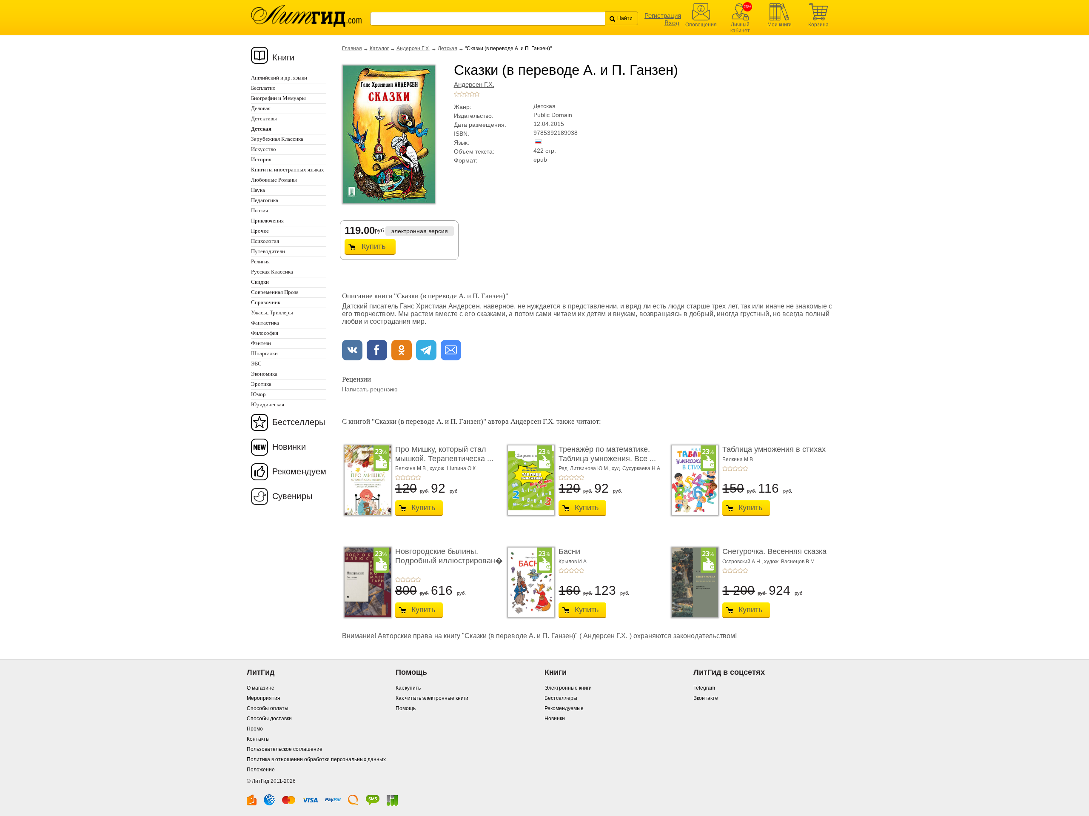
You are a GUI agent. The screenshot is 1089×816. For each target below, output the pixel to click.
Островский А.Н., (743, 562)
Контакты (258, 739)
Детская (447, 48)
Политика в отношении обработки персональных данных (316, 759)
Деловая (261, 108)
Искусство (263, 149)
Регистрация (662, 15)
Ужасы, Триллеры (272, 312)
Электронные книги (568, 688)
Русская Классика (272, 271)
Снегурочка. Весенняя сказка (774, 551)
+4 (471, 94)
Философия (264, 333)
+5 (476, 94)
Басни (569, 551)
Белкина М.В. (738, 459)
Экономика (264, 374)
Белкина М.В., (412, 468)
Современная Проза (275, 292)
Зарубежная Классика (277, 139)
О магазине (260, 688)
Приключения (267, 220)
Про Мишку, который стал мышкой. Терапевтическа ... (444, 454)
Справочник (265, 302)
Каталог (379, 48)
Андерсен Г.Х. (413, 48)
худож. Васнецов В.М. (790, 562)
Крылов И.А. (573, 562)
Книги (283, 57)
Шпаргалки (264, 353)
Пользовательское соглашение (284, 749)
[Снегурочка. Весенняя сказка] (692, 582)
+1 (456, 94)
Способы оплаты (267, 708)
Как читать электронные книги (432, 698)
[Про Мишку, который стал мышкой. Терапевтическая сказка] (365, 480)
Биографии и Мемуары (278, 98)
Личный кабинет (740, 28)
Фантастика (265, 323)
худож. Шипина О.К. (453, 468)
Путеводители (268, 251)
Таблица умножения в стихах (774, 449)
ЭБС (256, 363)
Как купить (408, 688)
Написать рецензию (370, 389)
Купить (373, 246)
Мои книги (779, 25)
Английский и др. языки (279, 77)
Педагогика (264, 200)
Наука (258, 190)
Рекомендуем (299, 471)
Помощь (406, 708)
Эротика (261, 384)
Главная (352, 48)
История (261, 159)
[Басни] (528, 582)
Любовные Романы (274, 180)
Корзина (818, 25)
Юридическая (267, 404)
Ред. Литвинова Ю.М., (585, 468)
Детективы (264, 118)
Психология (265, 241)
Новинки (289, 446)
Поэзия (259, 210)
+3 (466, 94)
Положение (261, 770)
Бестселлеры (298, 422)
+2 (461, 94)
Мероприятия (263, 698)
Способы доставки (269, 719)
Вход (671, 22)
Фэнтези (261, 343)
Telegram (704, 688)
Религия (260, 261)
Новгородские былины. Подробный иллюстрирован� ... (449, 560)
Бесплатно (263, 88)
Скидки (260, 282)
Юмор (258, 394)
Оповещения (701, 25)
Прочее (260, 231)
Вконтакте (705, 698)
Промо (255, 729)
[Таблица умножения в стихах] (692, 480)
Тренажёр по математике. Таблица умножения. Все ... (607, 454)
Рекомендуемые (564, 708)
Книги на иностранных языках (287, 169)
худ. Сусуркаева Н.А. (636, 468)
